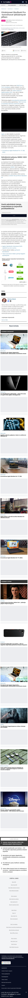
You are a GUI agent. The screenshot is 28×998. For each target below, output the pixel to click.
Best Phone (14, 910)
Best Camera (14, 938)
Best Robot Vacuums (14, 947)
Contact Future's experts (7, 971)
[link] (5, 265)
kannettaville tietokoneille (19, 100)
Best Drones (14, 944)
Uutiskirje (24, 50)
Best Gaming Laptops (14, 899)
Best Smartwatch (14, 918)
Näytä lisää (22, 282)
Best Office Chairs (14, 933)
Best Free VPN (14, 884)
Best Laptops (14, 896)
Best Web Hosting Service (14, 887)
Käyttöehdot (4, 968)
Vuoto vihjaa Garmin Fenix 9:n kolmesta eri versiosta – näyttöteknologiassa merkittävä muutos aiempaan (15, 870)
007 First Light (23, 5)
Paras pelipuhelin (12, 5)
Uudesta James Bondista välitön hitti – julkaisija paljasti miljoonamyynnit (13, 843)
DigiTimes (19, 85)
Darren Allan (9, 21)
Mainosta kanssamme (6, 982)
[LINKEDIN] (8, 301)
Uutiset (3, 20)
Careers (3, 985)
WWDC (13, 167)
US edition (11, 994)
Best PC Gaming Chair (14, 904)
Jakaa (4, 50)
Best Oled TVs (14, 916)
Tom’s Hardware (5, 87)
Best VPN (14, 882)
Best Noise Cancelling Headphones (14, 927)
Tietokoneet (3, 8)
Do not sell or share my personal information (11, 988)
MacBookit (16, 8)
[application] (14, 121)
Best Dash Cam (14, 941)
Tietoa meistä (4, 979)
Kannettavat (10, 8)
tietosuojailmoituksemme (11, 220)
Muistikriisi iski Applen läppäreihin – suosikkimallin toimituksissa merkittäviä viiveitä (14, 857)
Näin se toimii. (11, 29)
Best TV (14, 913)
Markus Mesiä (12, 20)
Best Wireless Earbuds (14, 930)
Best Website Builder (14, 890)
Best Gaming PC (14, 901)
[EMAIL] (11, 301)
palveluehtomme (15, 219)
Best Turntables (14, 924)
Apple (2, 134)
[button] (1, 2)
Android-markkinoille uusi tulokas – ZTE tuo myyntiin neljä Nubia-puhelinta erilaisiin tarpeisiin (15, 849)
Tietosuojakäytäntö (6, 973)
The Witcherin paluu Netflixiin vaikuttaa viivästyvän (14, 863)
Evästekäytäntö (5, 976)
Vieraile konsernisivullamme (8, 958)
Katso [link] (19, 266)
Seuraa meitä (17, 50)
